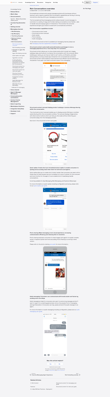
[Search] (82, 2)
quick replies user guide (40, 186)
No (59, 364)
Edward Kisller (34, 10)
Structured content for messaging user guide (66, 383)
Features (32, 386)
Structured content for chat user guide (66, 386)
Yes (50, 364)
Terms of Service (61, 370)
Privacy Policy (52, 370)
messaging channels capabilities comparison (45, 43)
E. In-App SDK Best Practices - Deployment (41, 389)
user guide (53, 244)
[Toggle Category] (10, 11)
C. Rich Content (34, 383)
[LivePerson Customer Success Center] (16, 2)
